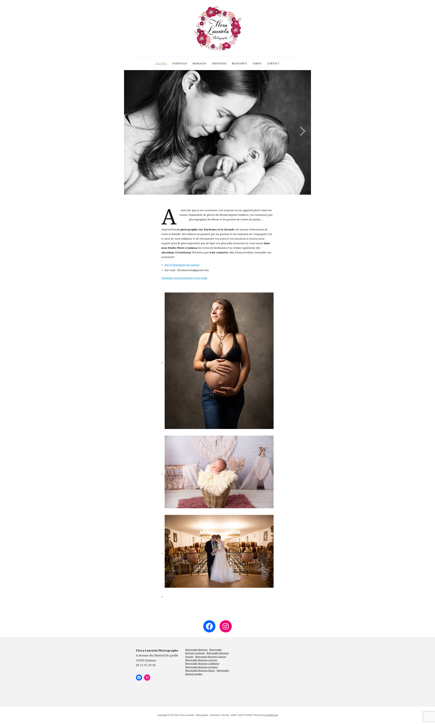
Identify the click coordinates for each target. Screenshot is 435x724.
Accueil (161, 63)
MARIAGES (199, 63)
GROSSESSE (219, 63)
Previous (132, 131)
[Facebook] (209, 626)
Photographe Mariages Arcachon (201, 667)
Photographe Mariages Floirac (200, 670)
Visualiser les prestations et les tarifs (184, 278)
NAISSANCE (239, 63)
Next (302, 131)
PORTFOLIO (179, 63)
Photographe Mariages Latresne (201, 660)
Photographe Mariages (196, 649)
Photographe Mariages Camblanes (202, 663)
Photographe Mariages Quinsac (210, 656)
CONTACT (273, 63)
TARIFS (257, 63)
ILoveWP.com (271, 715)
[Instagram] (226, 626)
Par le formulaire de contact (182, 264)
